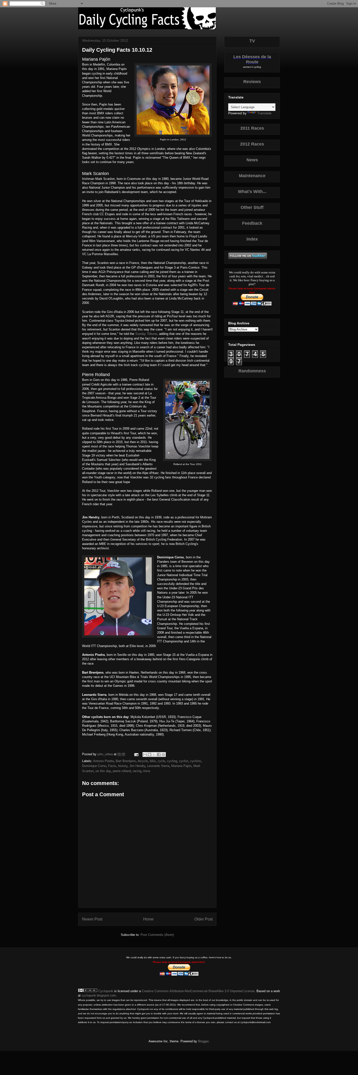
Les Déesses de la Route (252, 59)
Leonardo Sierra (158, 766)
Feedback (252, 223)
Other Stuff (252, 207)
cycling (172, 761)
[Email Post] (136, 754)
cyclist (183, 761)
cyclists (195, 761)
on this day (103, 771)
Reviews (252, 81)
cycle (161, 761)
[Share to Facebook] (158, 754)
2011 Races (252, 128)
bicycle (143, 761)
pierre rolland (122, 771)
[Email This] (144, 754)
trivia (146, 771)
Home (148, 919)
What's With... (252, 191)
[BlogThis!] (149, 754)
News (252, 159)
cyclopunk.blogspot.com (99, 995)
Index (252, 239)
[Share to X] (154, 754)
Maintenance (252, 175)
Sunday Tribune (146, 334)
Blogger (203, 1041)
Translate (264, 113)
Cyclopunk (105, 991)
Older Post (203, 919)
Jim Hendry (137, 766)
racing (137, 771)
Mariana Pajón (181, 766)
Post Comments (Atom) (157, 935)
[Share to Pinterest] (163, 754)
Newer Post (92, 919)
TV (252, 41)
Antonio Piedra (103, 761)
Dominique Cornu (94, 766)
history (122, 766)
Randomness (252, 370)
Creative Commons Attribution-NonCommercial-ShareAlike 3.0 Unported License (198, 991)
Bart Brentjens (126, 761)
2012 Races (252, 144)
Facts (112, 766)
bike (153, 761)
